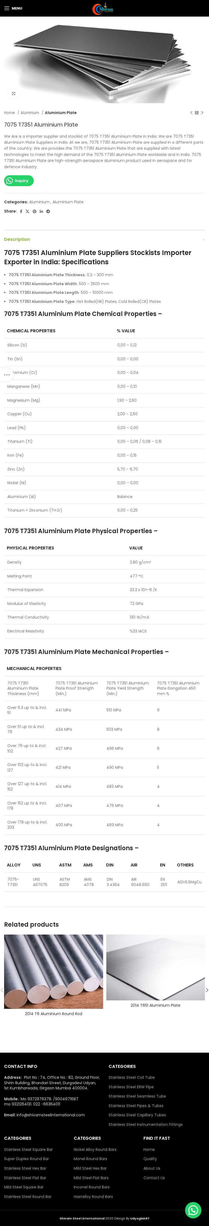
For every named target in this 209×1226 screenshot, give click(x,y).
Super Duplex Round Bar (26, 1159)
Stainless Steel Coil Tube (132, 1077)
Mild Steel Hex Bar (90, 1168)
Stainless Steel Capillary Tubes (137, 1115)
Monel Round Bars (90, 1159)
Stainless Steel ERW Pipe (131, 1087)
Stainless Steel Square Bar (28, 1149)
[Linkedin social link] (41, 211)
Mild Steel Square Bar (24, 1187)
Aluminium (30, 112)
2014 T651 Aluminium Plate (155, 1005)
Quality (150, 1159)
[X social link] (27, 211)
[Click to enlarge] (13, 93)
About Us (151, 1168)
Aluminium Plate (60, 112)
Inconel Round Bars (92, 1187)
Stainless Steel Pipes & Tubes (136, 1105)
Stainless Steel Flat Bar (25, 1178)
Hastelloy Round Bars (93, 1196)
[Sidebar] (7, 375)
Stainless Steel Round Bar (27, 1196)
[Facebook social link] (21, 211)
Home (10, 112)
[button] (193, 1210)
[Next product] (202, 113)
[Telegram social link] (48, 211)
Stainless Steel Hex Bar (25, 1168)
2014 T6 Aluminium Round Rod (53, 1013)
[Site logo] (104, 8)
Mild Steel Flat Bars (91, 1178)
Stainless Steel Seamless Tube (137, 1096)
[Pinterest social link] (34, 211)
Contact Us (154, 1178)
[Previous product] (191, 113)
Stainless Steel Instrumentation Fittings (146, 1124)
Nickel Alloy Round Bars (95, 1149)
